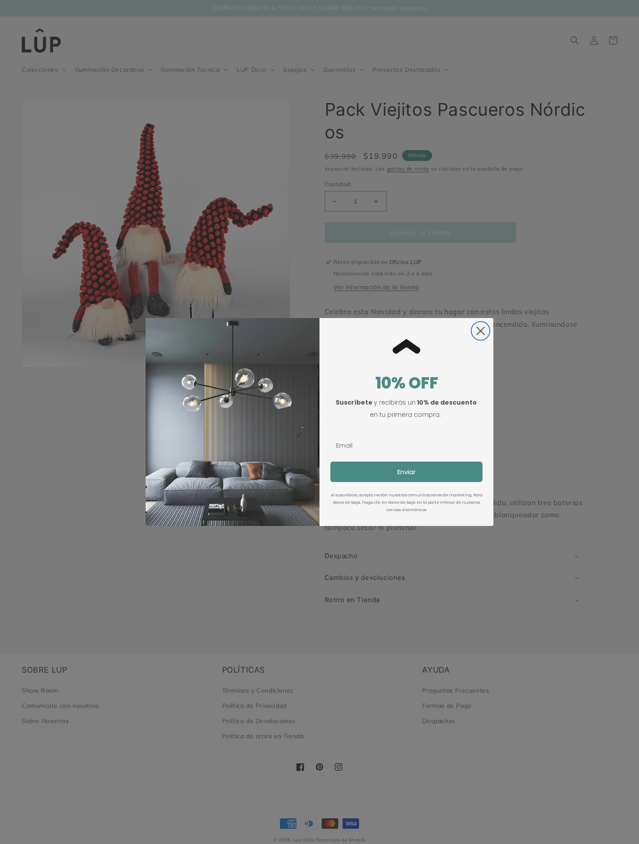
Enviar (406, 471)
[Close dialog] (480, 331)
